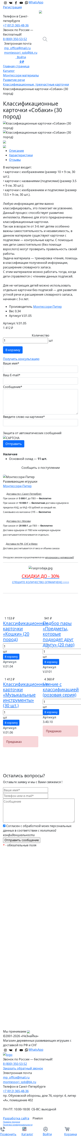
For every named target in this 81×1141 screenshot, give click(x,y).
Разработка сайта (16, 1118)
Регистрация (12, 7)
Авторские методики (21, 919)
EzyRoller (12, 859)
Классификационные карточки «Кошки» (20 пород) (25, 631)
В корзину (12, 350)
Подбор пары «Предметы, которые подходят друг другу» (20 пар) (58, 633)
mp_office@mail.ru (17, 48)
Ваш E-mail (11, 375)
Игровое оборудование (23, 942)
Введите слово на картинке (24, 417)
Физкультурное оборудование (28, 980)
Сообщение (12, 387)
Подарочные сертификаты (25, 889)
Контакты (13, 1025)
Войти (20, 57)
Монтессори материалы (24, 897)
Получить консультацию (21, 359)
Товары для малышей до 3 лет (28, 927)
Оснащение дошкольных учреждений (34, 987)
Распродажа (15, 874)
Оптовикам (14, 1018)
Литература (14, 950)
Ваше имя (11, 363)
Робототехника (17, 912)
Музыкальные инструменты (26, 965)
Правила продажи (11, 1122)
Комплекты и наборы (21, 881)
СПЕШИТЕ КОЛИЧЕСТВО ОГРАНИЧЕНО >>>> (40, 582)
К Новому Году (16, 866)
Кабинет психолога (20, 904)
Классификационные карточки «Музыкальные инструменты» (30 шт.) (25, 694)
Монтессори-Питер (47, 307)
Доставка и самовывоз (22, 1010)
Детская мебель (18, 957)
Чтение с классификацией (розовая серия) (61, 689)
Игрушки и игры (18, 934)
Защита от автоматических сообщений (32, 433)
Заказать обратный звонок (23, 1068)
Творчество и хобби (21, 972)
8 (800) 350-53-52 (15, 39)
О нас (10, 995)
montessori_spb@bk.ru (20, 53)
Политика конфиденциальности (17, 1124)
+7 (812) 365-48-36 (16, 25)
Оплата (11, 1003)
